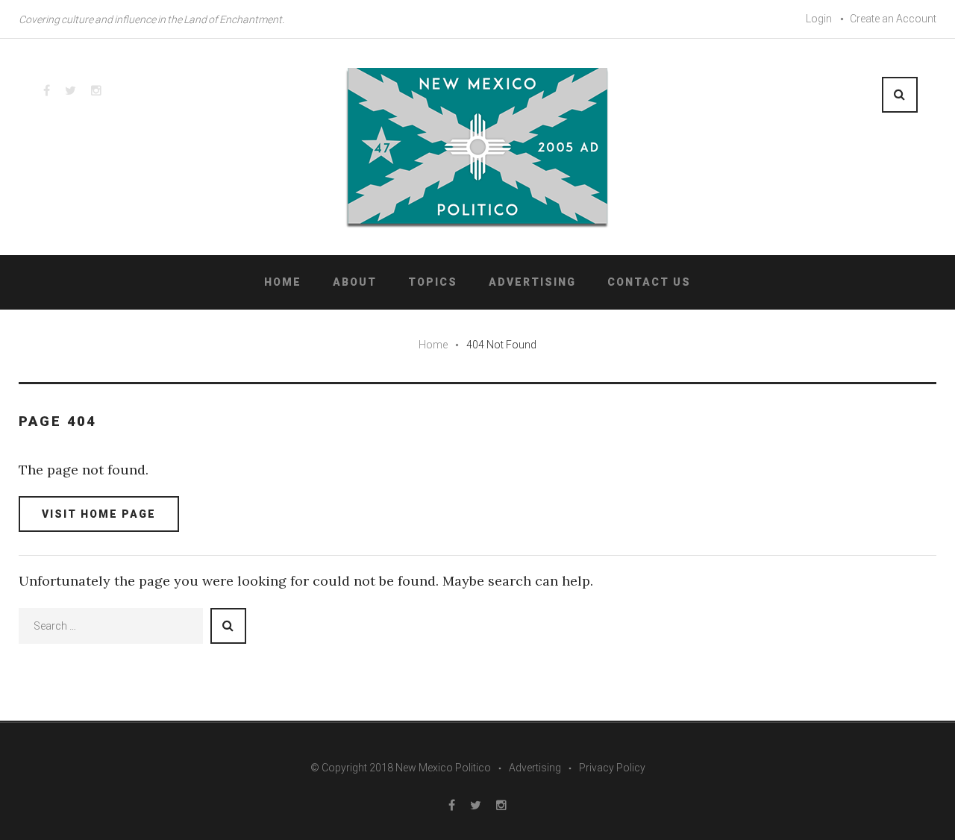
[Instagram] (96, 90)
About (355, 282)
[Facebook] (46, 90)
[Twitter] (70, 90)
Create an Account (893, 19)
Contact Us (649, 282)
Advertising (532, 282)
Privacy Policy (612, 768)
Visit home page (99, 514)
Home (282, 282)
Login (819, 19)
